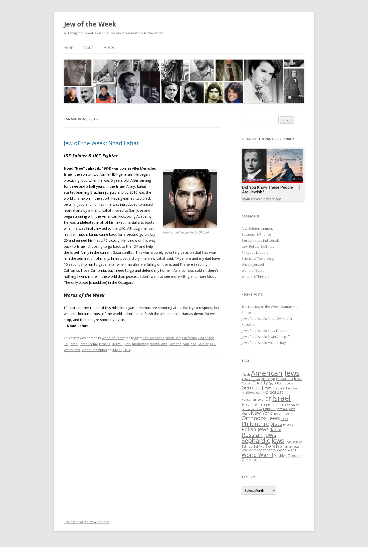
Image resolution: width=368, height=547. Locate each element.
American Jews (275, 373)
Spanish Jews (293, 442)
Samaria (175, 344)
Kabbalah (292, 404)
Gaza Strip (206, 338)
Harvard (279, 388)
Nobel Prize (281, 413)
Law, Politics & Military (258, 246)
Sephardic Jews (263, 440)
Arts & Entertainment (257, 228)
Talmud (247, 446)
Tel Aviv (259, 446)
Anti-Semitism (251, 379)
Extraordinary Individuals (261, 240)
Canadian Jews (289, 378)
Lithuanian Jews (252, 409)
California (189, 338)
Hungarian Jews (252, 399)
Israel (74, 344)
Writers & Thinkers (256, 276)
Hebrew (291, 388)
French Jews (285, 383)
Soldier (203, 344)
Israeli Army (89, 344)
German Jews (257, 387)
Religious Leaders (255, 252)
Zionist (249, 459)
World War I (286, 450)
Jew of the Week (90, 24)
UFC (213, 344)
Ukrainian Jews (289, 446)
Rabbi (275, 429)
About (88, 48)
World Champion (94, 350)
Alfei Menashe (153, 338)
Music (246, 413)
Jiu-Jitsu (117, 344)
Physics (288, 424)
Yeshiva (280, 455)
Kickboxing (140, 344)
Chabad (247, 383)
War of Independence (259, 450)
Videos (109, 48)
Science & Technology (258, 258)
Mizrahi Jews (286, 409)
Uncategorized (253, 264)
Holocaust (273, 392)
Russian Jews (259, 435)
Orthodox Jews (261, 418)
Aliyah (246, 375)
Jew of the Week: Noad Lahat (101, 143)
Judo (127, 344)
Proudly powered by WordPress (86, 522)
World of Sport (113, 338)
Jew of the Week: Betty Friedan (265, 330)
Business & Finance (256, 234)
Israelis (104, 344)
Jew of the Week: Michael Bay (264, 342)
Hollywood (252, 392)
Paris (284, 419)
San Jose (189, 344)
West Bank (72, 350)
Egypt (272, 383)
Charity (260, 383)
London (269, 408)
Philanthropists (262, 423)
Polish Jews (255, 429)
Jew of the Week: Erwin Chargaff (266, 336)
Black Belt (173, 338)
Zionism (294, 455)
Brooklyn (268, 378)
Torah (272, 446)
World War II (257, 454)
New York (261, 413)
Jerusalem (271, 404)
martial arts (158, 344)
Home (68, 48)
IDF (66, 344)
